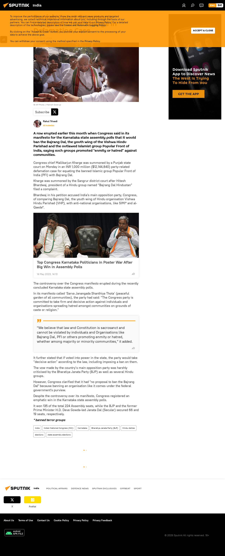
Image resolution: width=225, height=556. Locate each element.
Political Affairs (57, 488)
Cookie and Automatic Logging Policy (85, 25)
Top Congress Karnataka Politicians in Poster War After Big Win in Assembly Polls (84, 264)
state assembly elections (59, 434)
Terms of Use (25, 520)
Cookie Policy (61, 520)
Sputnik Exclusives (104, 488)
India (37, 428)
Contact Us (43, 520)
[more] (133, 273)
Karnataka (82, 428)
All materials (48, 125)
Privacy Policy (103, 22)
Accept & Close (203, 30)
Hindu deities (128, 428)
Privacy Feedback (102, 520)
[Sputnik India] (17, 8)
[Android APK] (14, 533)
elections (39, 434)
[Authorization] (183, 5)
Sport (138, 488)
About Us (9, 520)
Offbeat (125, 488)
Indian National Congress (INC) (58, 428)
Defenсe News (80, 488)
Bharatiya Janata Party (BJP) (104, 428)
